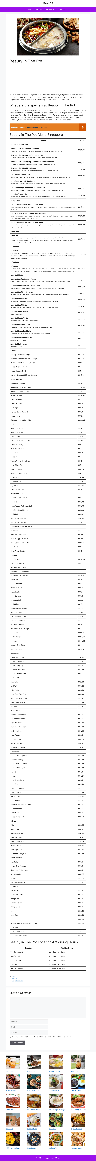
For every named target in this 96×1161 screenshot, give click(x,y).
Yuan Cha (9, 1129)
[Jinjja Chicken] (13, 1081)
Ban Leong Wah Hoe (78, 1110)
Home (30, 9)
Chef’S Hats (31, 1071)
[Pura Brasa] (34, 1139)
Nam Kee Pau (54, 1090)
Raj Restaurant (76, 1129)
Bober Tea (74, 1071)
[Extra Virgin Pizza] (34, 1081)
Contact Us (61, 9)
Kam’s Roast (10, 1110)
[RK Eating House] (34, 1101)
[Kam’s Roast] (13, 1101)
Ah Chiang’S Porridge (57, 1110)
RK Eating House (33, 1110)
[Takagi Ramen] (56, 1062)
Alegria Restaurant (17, 981)
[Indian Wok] (56, 1139)
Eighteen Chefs (76, 1148)
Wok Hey (14, 978)
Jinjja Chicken (11, 1090)
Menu (13, 977)
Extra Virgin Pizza (33, 1090)
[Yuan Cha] (13, 1120)
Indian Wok (53, 1148)
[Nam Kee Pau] (56, 1081)
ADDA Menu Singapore (14, 1148)
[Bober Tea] (78, 1062)
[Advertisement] (48, 80)
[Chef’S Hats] (34, 1062)
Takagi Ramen (54, 1071)
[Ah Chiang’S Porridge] (56, 1101)
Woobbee (9, 1071)
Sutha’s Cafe (32, 1129)
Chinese (49, 9)
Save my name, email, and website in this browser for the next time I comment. (41, 1037)
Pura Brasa (31, 1148)
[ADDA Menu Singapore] (13, 1139)
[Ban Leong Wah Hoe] (78, 1101)
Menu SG (48, 3)
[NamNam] (56, 1120)
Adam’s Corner (76, 1090)
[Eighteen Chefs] (78, 1139)
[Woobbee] (13, 1062)
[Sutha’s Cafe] (34, 1120)
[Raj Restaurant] (78, 1120)
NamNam (52, 1129)
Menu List (39, 9)
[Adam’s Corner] (78, 1081)
